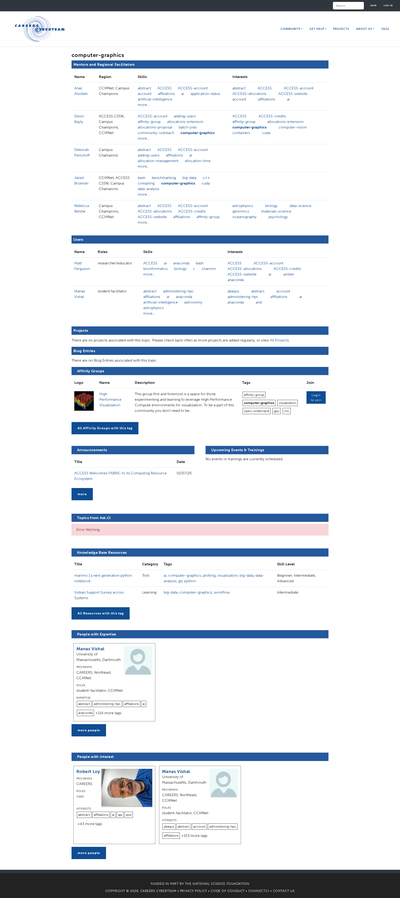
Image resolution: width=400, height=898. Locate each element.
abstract (144, 88)
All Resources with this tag (101, 613)
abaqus (233, 291)
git (180, 581)
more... (144, 105)
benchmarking (164, 177)
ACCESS (164, 88)
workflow (222, 592)
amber (288, 274)
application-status (205, 93)
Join (373, 5)
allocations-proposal (155, 127)
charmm (209, 268)
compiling (146, 183)
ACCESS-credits (272, 116)
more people (89, 730)
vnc (286, 411)
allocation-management (158, 161)
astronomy (193, 302)
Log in (388, 5)
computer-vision (292, 127)
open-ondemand (256, 411)
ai (182, 93)
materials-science (276, 211)
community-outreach (156, 133)
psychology (278, 217)
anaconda (181, 263)
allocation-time (198, 161)
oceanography (244, 217)
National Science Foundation (221, 884)
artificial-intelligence (155, 99)
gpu (276, 411)
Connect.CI (258, 891)
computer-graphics (198, 133)
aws (128, 815)
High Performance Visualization (110, 399)
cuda (266, 133)
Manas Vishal (90, 648)
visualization (287, 403)
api (120, 815)
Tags (385, 29)
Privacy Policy (193, 891)
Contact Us (284, 891)
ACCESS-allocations (249, 93)
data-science (300, 205)
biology (271, 205)
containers (241, 133)
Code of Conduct (227, 891)
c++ (206, 177)
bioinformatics (155, 268)
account (144, 93)
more (82, 494)
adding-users (185, 116)
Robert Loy (88, 771)
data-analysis (148, 189)
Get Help (316, 29)
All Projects (279, 340)
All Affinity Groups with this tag (105, 428)
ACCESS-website (292, 93)
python (190, 581)
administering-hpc (178, 291)
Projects (341, 29)
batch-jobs (188, 127)
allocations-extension (185, 121)
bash (141, 177)
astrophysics (242, 205)
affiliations (166, 93)
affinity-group (149, 121)
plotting (209, 575)
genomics (240, 211)
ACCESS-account (193, 88)
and (259, 302)
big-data (189, 177)
